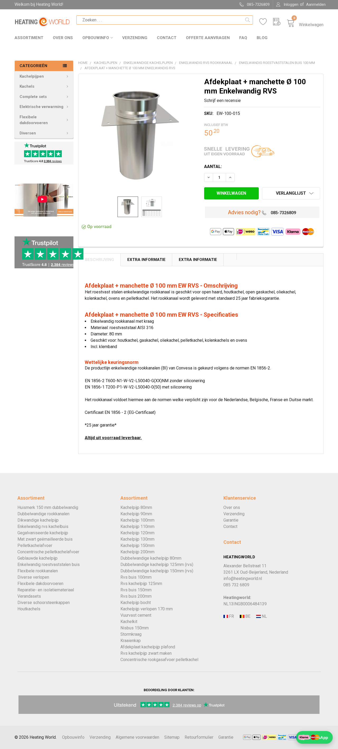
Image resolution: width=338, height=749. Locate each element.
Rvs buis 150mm (136, 589)
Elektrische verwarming (41, 106)
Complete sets (33, 96)
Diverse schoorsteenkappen (43, 602)
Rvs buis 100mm (136, 577)
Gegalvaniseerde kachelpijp (42, 532)
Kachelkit (128, 621)
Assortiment (29, 37)
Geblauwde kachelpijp (37, 558)
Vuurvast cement (135, 615)
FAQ (243, 37)
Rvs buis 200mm (136, 596)
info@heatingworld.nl (242, 578)
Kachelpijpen (32, 76)
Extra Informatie (146, 259)
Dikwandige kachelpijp (38, 520)
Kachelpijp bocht (135, 602)
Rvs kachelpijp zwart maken (146, 653)
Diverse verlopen (33, 577)
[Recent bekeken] (280, 21)
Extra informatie (198, 259)
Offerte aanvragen (208, 37)
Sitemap (172, 737)
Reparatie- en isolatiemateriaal (45, 589)
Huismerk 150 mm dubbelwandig (47, 507)
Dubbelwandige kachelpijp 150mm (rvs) (156, 570)
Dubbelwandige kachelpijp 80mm (150, 558)
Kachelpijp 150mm (137, 545)
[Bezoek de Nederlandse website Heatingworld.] (247, 616)
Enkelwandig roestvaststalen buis (48, 564)
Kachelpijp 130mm (137, 539)
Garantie (230, 520)
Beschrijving (99, 259)
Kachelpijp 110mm (137, 526)
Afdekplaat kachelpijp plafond (147, 646)
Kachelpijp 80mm (136, 507)
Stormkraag (131, 634)
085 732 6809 (236, 584)
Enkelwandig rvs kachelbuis (42, 526)
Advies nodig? (244, 212)
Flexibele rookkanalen (37, 570)
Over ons (63, 37)
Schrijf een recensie (222, 100)
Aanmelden (316, 4)
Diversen (28, 133)
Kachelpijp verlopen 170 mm (146, 608)
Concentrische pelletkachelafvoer (48, 551)
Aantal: (213, 166)
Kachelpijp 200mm (137, 551)
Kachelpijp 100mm (137, 520)
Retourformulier (199, 737)
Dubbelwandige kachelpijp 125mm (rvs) (156, 564)
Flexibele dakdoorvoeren (34, 120)
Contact (166, 37)
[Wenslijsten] (266, 21)
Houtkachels (28, 608)
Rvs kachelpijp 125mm (141, 583)
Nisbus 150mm (134, 627)
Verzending (134, 37)
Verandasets (29, 596)
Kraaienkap (130, 640)
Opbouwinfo (95, 37)
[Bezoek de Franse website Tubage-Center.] (231, 616)
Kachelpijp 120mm (137, 532)
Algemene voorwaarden (137, 737)
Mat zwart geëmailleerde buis (45, 539)
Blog (262, 37)
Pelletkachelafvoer (34, 545)
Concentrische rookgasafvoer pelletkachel (159, 659)
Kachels (27, 86)
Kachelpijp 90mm (136, 513)
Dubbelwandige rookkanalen (43, 513)
